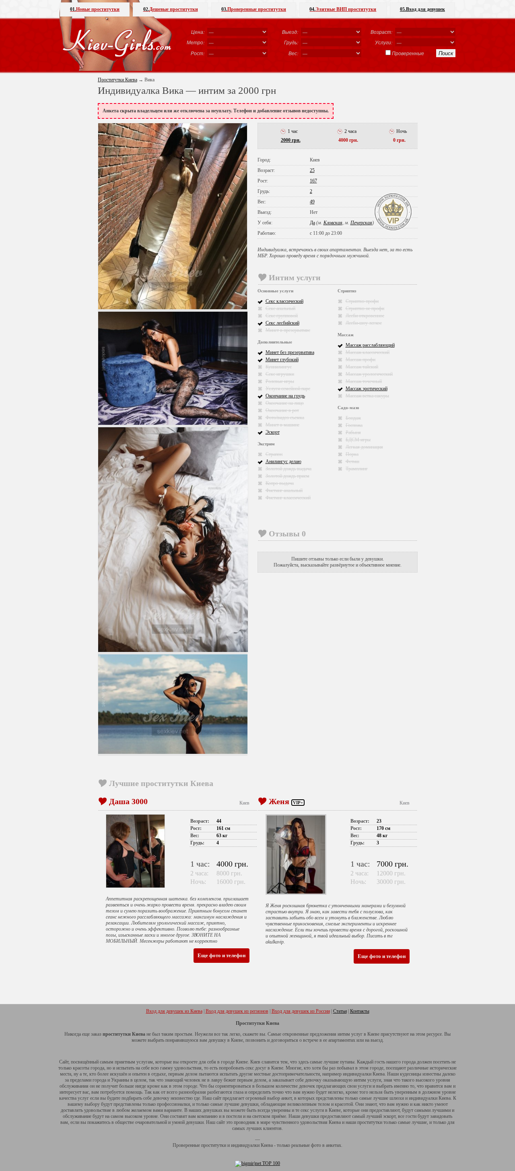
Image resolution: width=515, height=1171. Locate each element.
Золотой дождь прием (287, 476)
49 (312, 202)
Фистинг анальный (284, 490)
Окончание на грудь (285, 396)
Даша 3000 (128, 801)
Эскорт (273, 432)
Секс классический (284, 301)
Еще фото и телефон (221, 955)
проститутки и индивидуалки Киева (237, 1145)
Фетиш (352, 461)
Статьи (340, 1011)
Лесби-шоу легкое (364, 323)
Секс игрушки (280, 374)
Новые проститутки (94, 9)
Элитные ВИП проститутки (342, 9)
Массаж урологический (369, 374)
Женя (279, 801)
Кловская (332, 223)
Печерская (361, 223)
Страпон (274, 454)
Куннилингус (279, 367)
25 (312, 170)
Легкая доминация (364, 447)
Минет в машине (282, 425)
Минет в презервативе (288, 330)
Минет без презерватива (290, 352)
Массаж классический (367, 352)
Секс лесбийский (282, 323)
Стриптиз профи (362, 301)
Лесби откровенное (365, 316)
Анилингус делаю (283, 461)
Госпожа (354, 425)
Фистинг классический (288, 498)
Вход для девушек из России (301, 1011)
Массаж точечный (364, 381)
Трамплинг (357, 469)
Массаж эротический (366, 388)
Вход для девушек (422, 9)
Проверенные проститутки (253, 9)
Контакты (359, 1011)
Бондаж (353, 418)
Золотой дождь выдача (288, 469)
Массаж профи (360, 359)
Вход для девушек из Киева (174, 1011)
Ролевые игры (280, 381)
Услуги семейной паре (288, 388)
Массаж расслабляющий (370, 345)
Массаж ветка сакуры (367, 396)
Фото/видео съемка (285, 417)
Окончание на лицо (285, 403)
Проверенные (408, 53)
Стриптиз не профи (365, 308)
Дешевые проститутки (170, 9)
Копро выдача (280, 483)
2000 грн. (291, 140)
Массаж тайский (362, 367)
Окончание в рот (282, 410)
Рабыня (353, 432)
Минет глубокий (282, 359)
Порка (352, 454)
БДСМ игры (358, 440)
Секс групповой (282, 316)
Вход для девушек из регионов (237, 1011)
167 (313, 181)
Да (312, 223)
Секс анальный (280, 308)
